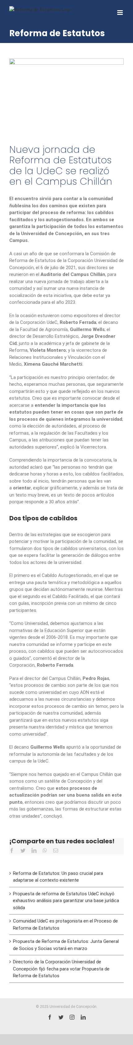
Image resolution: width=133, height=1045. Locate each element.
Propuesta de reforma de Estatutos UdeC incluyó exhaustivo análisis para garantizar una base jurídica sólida (66, 900)
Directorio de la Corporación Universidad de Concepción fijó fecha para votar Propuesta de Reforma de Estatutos (61, 968)
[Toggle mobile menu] (120, 12)
